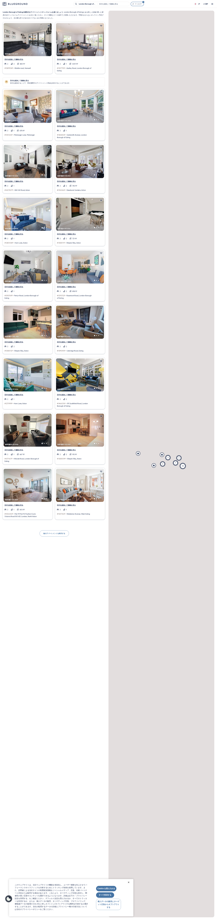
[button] (183, 466)
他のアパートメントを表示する (54, 533)
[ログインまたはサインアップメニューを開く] (212, 4)
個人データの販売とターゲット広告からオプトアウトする (108, 904)
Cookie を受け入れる (106, 888)
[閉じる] (128, 882)
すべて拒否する (105, 895)
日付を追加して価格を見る (14, 59)
